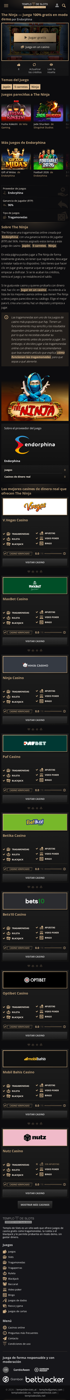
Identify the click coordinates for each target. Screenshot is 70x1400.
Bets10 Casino (14, 914)
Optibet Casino (15, 993)
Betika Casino (14, 835)
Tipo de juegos (11, 213)
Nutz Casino (13, 1151)
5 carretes (21, 87)
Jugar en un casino (33, 290)
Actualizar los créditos (35, 70)
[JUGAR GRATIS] (16, 110)
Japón (7, 87)
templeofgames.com (50, 1389)
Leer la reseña (51, 70)
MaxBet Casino (15, 599)
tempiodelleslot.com (45, 1392)
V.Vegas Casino (15, 520)
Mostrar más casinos (35, 1204)
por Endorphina (22, 19)
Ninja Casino (13, 678)
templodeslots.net (35, 1395)
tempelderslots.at (26, 1389)
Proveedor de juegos (14, 188)
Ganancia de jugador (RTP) (18, 200)
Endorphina (10, 237)
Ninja (35, 87)
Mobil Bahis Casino (18, 1072)
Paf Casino (11, 757)
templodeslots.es (21, 1392)
